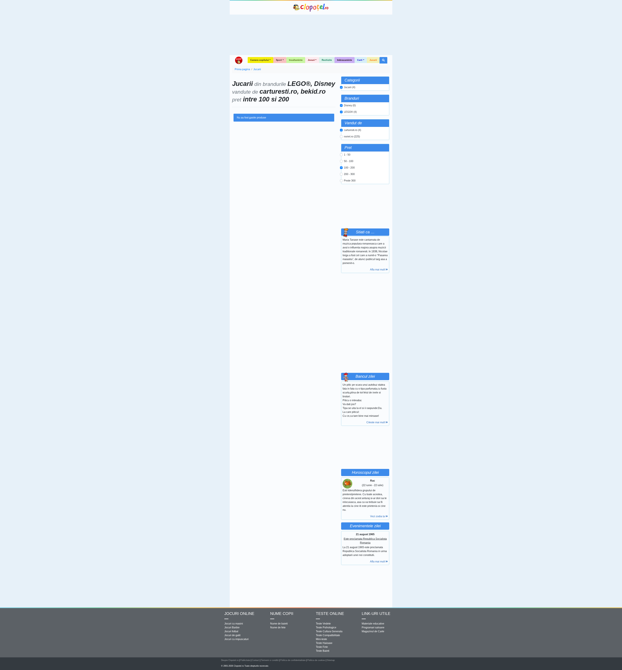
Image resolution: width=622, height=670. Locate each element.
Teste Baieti (322, 650)
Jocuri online (239, 613)
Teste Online (330, 613)
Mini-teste (321, 639)
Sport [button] (279, 60)
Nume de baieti (279, 623)
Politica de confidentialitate (292, 660)
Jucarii (373, 60)
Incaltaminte (296, 60)
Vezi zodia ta (378, 516)
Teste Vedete (323, 623)
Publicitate (245, 660)
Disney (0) (350, 105)
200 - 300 (349, 174)
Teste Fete (322, 647)
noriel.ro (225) (352, 136)
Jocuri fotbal (231, 631)
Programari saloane (373, 627)
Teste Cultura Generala (329, 631)
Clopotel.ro (311, 7)
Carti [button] (359, 60)
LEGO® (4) (350, 112)
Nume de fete (278, 627)
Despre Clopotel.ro (229, 660)
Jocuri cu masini (233, 623)
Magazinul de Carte (373, 631)
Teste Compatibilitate (328, 635)
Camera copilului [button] (259, 60)
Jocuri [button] (311, 60)
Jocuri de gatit (232, 635)
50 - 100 (348, 161)
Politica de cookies (316, 660)
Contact (255, 660)
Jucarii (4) (349, 87)
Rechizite (327, 60)
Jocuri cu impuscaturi (236, 639)
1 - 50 (347, 154)
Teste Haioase (324, 643)
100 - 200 (349, 167)
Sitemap (331, 660)
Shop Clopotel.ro (238, 60)
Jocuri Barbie (232, 627)
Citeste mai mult (376, 422)
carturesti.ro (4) (352, 130)
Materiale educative (373, 623)
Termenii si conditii (269, 660)
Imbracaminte (344, 60)
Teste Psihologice (326, 627)
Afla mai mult (378, 269)
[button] (383, 60)
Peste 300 (350, 180)
